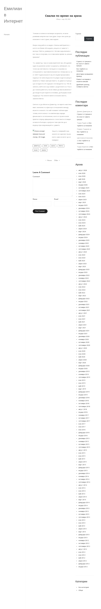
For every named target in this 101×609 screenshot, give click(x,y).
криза (53, 146)
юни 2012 (82, 555)
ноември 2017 (84, 415)
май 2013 (82, 526)
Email (56, 199)
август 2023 (83, 252)
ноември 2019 (84, 374)
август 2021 (83, 313)
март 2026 (82, 182)
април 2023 (83, 264)
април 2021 (83, 325)
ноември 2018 (84, 401)
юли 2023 (82, 255)
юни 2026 (82, 176)
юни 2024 (82, 223)
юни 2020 (82, 354)
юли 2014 (82, 488)
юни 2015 (82, 456)
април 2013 (83, 529)
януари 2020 (83, 368)
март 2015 (82, 465)
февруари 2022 (84, 298)
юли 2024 (82, 220)
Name (35, 199)
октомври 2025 (84, 188)
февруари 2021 (84, 331)
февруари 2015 (84, 467)
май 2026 (82, 179)
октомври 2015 (84, 444)
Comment (36, 176)
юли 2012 (82, 552)
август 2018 (83, 409)
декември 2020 (84, 336)
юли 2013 (82, 520)
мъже (36, 150)
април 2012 (83, 561)
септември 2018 (84, 406)
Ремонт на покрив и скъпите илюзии (83, 80)
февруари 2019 (84, 392)
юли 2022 (82, 287)
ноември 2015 (84, 441)
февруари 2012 (84, 564)
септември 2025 (84, 191)
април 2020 (83, 360)
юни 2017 (82, 427)
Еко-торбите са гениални (81, 70)
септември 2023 (84, 249)
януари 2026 (83, 185)
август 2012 (83, 549)
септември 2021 (84, 310)
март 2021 (82, 328)
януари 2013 (83, 537)
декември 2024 (84, 208)
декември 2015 (84, 438)
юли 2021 (82, 316)
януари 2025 (83, 205)
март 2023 (82, 266)
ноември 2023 (84, 243)
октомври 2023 (84, 246)
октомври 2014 (84, 479)
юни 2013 (82, 523)
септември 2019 (84, 377)
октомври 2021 (84, 307)
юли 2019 (82, 380)
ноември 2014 (84, 476)
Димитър (37, 146)
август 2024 (83, 217)
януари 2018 (83, 412)
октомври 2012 (84, 543)
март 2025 (82, 202)
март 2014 (82, 500)
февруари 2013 (84, 535)
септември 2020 (84, 345)
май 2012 (82, 558)
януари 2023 (83, 272)
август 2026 (83, 170)
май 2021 (82, 322)
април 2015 (83, 462)
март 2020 (82, 363)
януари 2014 (83, 505)
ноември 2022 (84, 278)
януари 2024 (83, 237)
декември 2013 (84, 508)
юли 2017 (82, 424)
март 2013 (82, 532)
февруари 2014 (84, 502)
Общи (58, 19)
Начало (7, 34)
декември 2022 (84, 275)
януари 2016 (83, 435)
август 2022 (83, 284)
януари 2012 (83, 567)
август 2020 (83, 348)
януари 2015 (83, 470)
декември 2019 (84, 371)
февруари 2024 (84, 234)
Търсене (78, 34)
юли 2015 (82, 453)
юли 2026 (82, 173)
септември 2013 (84, 517)
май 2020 (82, 357)
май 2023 (82, 261)
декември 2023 (84, 240)
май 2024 (82, 226)
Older (56, 160)
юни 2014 (82, 491)
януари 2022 (83, 301)
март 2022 (82, 296)
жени (45, 146)
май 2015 (82, 459)
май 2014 (82, 494)
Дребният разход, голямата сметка (83, 85)
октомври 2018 (84, 403)
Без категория (84, 587)
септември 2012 (84, 546)
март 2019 (82, 389)
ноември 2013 (84, 511)
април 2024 (83, 229)
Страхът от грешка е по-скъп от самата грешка (83, 63)
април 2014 (83, 497)
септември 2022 (84, 281)
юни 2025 (82, 196)
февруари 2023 (84, 269)
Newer (49, 160)
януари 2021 (83, 333)
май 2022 (82, 293)
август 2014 (83, 485)
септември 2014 (84, 482)
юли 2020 (82, 351)
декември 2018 (84, 398)
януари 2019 (83, 395)
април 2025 (83, 199)
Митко (61, 146)
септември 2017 (84, 421)
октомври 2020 (84, 342)
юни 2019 (82, 383)
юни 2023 (82, 258)
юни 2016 (82, 430)
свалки (44, 150)
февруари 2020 (84, 366)
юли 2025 (82, 194)
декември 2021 (84, 304)
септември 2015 (84, 447)
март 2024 (82, 231)
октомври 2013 (84, 514)
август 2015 (83, 450)
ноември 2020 (84, 339)
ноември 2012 (84, 540)
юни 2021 (82, 319)
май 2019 (82, 386)
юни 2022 (82, 290)
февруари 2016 (84, 433)
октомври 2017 (84, 418)
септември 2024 (84, 214)
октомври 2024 (84, 211)
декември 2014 (84, 473)
